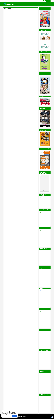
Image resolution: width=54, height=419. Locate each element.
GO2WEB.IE (24, 416)
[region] (9, 414)
